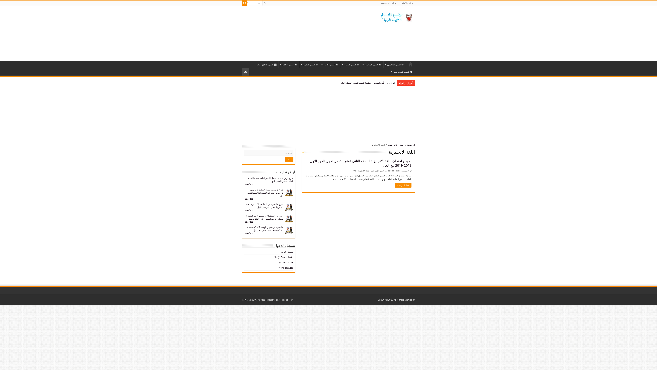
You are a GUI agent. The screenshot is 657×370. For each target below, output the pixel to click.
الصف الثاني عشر (401, 72)
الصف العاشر (288, 64)
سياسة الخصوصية (388, 3)
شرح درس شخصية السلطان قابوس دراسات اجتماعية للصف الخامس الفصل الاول (265, 192)
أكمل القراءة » (403, 185)
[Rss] (265, 3)
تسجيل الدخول (286, 252)
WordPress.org (286, 268)
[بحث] (244, 3)
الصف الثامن (329, 64)
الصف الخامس (394, 64)
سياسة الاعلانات (406, 3)
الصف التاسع (309, 64)
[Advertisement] (307, 33)
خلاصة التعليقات (286, 262)
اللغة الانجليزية (363, 170)
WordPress (259, 300)
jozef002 (248, 184)
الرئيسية (410, 64)
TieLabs (284, 300)
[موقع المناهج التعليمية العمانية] (396, 17)
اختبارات (388, 170)
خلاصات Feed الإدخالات (282, 257)
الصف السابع (350, 64)
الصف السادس (371, 64)
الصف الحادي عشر (265, 64)
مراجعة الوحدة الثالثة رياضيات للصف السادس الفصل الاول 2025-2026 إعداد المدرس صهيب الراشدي (348, 83)
